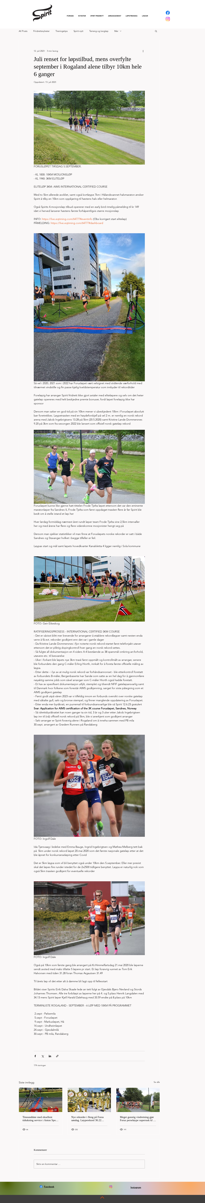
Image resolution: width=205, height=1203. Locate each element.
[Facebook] (167, 12)
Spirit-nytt (78, 31)
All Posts (23, 31)
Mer (116, 31)
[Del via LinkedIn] (49, 1056)
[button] (97, 16)
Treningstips (62, 31)
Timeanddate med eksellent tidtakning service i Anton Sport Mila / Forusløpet (40, 1119)
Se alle (157, 1082)
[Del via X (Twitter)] (42, 1056)
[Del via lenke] (57, 1056)
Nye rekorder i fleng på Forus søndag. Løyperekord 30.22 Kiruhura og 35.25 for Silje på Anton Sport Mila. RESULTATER (87, 1119)
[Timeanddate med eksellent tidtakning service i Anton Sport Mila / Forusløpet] (40, 1100)
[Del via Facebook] (35, 1056)
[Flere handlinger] (143, 51)
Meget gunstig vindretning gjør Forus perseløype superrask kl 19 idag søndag (138, 1119)
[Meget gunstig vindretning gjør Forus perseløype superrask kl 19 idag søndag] (138, 1100)
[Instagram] (167, 19)
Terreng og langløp (98, 31)
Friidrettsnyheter (41, 31)
